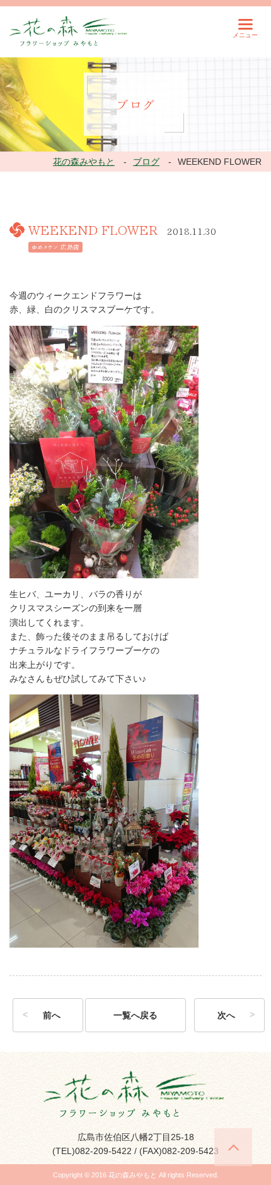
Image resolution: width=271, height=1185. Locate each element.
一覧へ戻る (135, 1015)
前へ (52, 1015)
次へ (226, 1015)
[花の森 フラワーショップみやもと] (69, 30)
